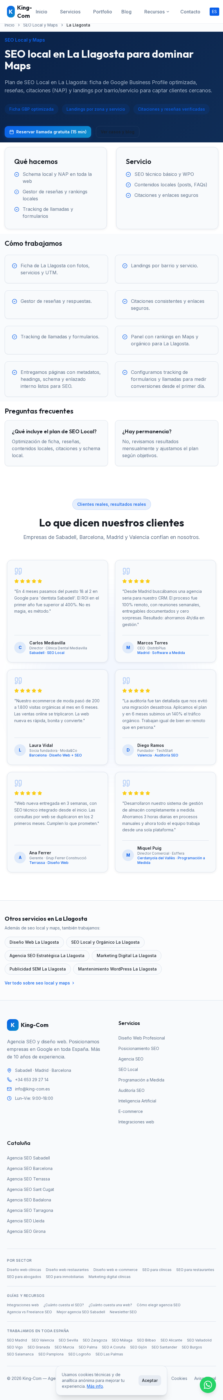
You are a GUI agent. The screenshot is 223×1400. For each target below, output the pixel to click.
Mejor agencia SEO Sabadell (81, 1312)
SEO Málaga (122, 1340)
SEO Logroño (79, 1354)
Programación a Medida (141, 1079)
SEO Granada (39, 1347)
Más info (95, 1386)
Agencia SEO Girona (26, 1231)
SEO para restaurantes (195, 1270)
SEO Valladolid (199, 1340)
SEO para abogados (24, 1277)
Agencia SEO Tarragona (30, 1210)
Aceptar (150, 1380)
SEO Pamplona (51, 1354)
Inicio (41, 12)
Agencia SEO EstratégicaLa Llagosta (47, 955)
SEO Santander (164, 1347)
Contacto (190, 12)
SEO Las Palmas (109, 1354)
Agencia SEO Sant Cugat (30, 1189)
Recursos (154, 12)
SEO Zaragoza (95, 1340)
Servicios (70, 12)
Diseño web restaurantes (67, 1270)
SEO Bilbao (146, 1340)
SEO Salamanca (20, 1354)
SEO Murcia (64, 1347)
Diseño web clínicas (24, 1270)
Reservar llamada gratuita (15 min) (51, 131)
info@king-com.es (32, 1088)
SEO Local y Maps (40, 24)
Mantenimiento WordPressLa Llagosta (117, 968)
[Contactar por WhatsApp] (208, 1385)
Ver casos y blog (117, 131)
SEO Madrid (17, 1340)
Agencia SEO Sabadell (28, 1157)
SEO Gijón (138, 1347)
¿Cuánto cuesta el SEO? (64, 1305)
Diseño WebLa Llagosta (34, 942)
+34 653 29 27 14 (31, 1079)
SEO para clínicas (157, 1270)
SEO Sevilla (68, 1340)
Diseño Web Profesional (141, 1037)
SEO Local (128, 1069)
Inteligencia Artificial (137, 1100)
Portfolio (102, 12)
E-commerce (130, 1111)
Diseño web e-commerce (115, 1270)
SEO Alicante (171, 1340)
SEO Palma (88, 1347)
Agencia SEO (130, 1058)
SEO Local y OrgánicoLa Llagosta (105, 942)
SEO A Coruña (113, 1347)
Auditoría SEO (131, 1090)
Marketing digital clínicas (110, 1277)
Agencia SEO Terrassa (28, 1178)
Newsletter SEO (123, 1312)
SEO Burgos (192, 1347)
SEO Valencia (43, 1340)
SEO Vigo (15, 1347)
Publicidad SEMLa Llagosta (38, 968)
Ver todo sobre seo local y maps (37, 982)
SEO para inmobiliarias (65, 1277)
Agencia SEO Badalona (29, 1199)
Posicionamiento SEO (138, 1048)
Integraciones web (136, 1121)
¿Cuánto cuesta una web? (110, 1305)
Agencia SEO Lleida (25, 1220)
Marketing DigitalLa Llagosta (127, 955)
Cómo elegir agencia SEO (159, 1305)
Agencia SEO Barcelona (30, 1168)
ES (214, 11)
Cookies (179, 1378)
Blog (126, 12)
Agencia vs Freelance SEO (29, 1312)
